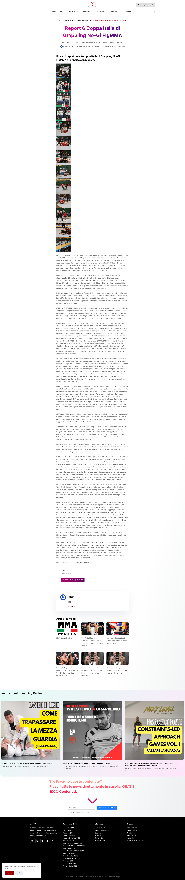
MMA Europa (67, 848)
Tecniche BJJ (101, 11)
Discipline (66, 833)
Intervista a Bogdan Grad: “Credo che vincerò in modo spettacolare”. (116, 640)
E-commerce (129, 11)
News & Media (68, 856)
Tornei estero (67, 863)
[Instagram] (42, 841)
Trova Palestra (115, 11)
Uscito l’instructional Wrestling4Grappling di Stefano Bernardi (86, 763)
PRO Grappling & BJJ (70, 858)
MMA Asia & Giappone (71, 843)
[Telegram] (52, 841)
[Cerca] (154, 11)
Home (54, 11)
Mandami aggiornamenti (106, 807)
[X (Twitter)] (37, 841)
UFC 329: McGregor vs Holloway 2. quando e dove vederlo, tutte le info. (116, 670)
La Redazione (132, 828)
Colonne (66, 830)
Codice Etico (132, 830)
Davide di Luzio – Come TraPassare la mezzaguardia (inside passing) (27, 763)
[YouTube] (47, 841)
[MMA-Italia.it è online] (67, 628)
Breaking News (100, 840)
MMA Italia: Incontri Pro (71, 851)
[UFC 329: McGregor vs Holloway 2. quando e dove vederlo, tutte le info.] (117, 658)
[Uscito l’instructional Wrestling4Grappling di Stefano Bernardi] (92, 730)
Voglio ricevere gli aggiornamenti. (72, 579)
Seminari (66, 861)
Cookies (98, 833)
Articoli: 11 (71, 606)
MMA (61, 11)
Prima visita (99, 835)
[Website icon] (69, 602)
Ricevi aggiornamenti (145, 5)
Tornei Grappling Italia (96, 46)
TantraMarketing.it (114, 877)
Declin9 (19, 873)
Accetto (9, 873)
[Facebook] (32, 841)
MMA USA (66, 853)
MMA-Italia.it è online (64, 638)
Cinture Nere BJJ (87, 11)
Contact (130, 833)
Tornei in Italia (110, 46)
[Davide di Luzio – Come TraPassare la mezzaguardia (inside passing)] (30, 730)
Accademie (67, 828)
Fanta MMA (67, 835)
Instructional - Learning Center (21, 693)
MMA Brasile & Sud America (73, 846)
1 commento (121, 46)
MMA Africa (67, 840)
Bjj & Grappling (73, 11)
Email (63, 570)
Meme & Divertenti (69, 838)
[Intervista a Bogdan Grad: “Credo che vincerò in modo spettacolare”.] (117, 628)
